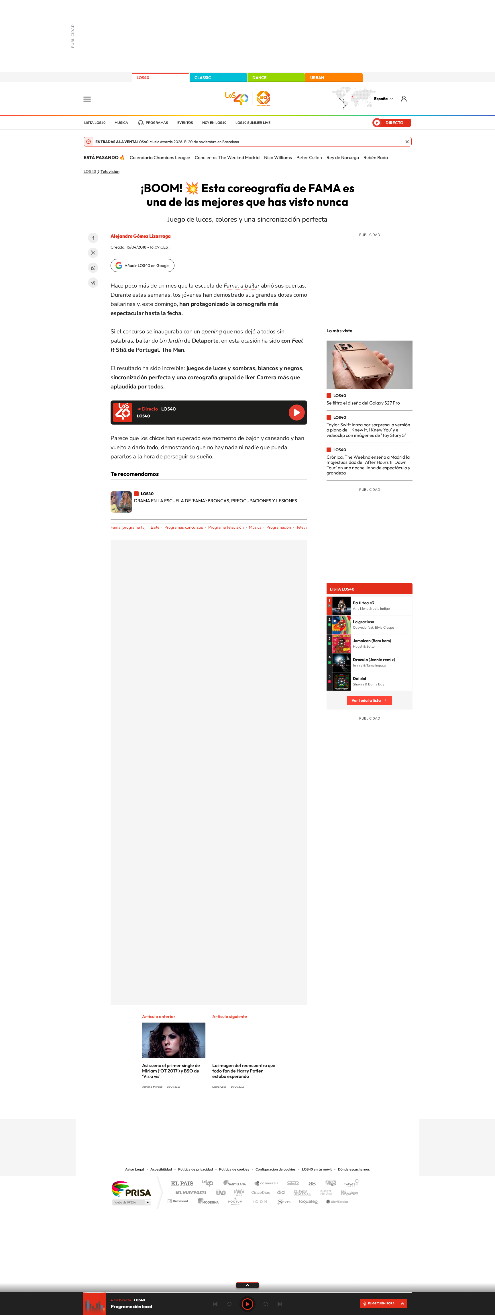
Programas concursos (183, 527)
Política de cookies (234, 1169)
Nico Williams (278, 157)
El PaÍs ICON (259, 1199)
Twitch (270, 1108)
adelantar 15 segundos (265, 1304)
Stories (281, 1108)
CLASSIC (203, 77)
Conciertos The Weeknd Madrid (227, 157)
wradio (238, 1191)
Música (121, 122)
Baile (155, 527)
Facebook (93, 238)
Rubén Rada (376, 157)
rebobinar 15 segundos (229, 1304)
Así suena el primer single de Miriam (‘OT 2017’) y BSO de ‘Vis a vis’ (171, 1070)
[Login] (404, 98)
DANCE (259, 77)
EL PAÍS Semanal (302, 1191)
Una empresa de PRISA (131, 1188)
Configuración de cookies (276, 1169)
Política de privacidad (195, 1169)
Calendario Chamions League (160, 157)
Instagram (213, 1108)
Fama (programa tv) (128, 527)
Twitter (93, 253)
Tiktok (224, 1108)
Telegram (93, 283)
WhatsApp (93, 268)
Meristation (336, 1199)
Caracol (349, 1183)
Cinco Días (260, 1191)
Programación (278, 527)
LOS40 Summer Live (252, 122)
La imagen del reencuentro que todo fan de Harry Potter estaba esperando (243, 1070)
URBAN (317, 77)
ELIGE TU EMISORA (381, 1303)
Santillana (236, 1183)
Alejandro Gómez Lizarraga (141, 236)
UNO (221, 1191)
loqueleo (309, 1199)
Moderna (207, 1199)
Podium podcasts (234, 1199)
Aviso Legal (134, 1169)
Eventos (185, 122)
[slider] (247, 1292)
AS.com (309, 1183)
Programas (157, 122)
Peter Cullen (309, 157)
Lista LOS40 (94, 122)
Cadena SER (291, 1183)
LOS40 (143, 77)
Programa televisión (226, 527)
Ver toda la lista (366, 700)
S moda (283, 1199)
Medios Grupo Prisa (131, 1202)
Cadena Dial (281, 1191)
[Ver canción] (341, 606)
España (381, 98)
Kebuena (344, 1191)
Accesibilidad (161, 1169)
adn (328, 1183)
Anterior (215, 1304)
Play (247, 1304)
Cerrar (407, 141)
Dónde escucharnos (354, 1169)
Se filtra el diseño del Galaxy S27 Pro (363, 403)
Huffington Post (189, 1191)
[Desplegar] (247, 1284)
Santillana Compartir (266, 1183)
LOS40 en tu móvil (317, 1169)
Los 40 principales (209, 1183)
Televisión (110, 171)
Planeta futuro (324, 1191)
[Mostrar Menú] (91, 98)
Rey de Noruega (343, 157)
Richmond (178, 1199)
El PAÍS (182, 1183)
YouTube (236, 1108)
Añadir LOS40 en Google (147, 265)
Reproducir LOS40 (297, 413)
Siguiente (279, 1304)
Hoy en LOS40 (214, 122)
